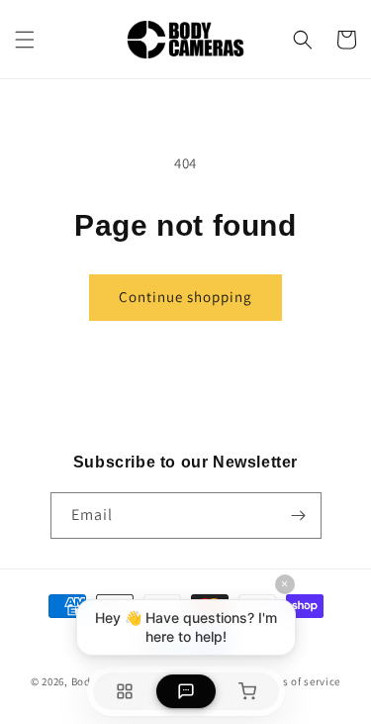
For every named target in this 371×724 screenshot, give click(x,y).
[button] (24, 39)
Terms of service (298, 681)
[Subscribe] (299, 515)
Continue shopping (185, 296)
